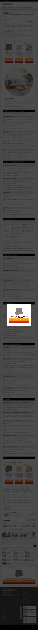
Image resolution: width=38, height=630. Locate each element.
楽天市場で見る (19, 321)
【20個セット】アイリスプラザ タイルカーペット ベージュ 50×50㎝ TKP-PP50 (19, 317)
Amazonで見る (19, 319)
